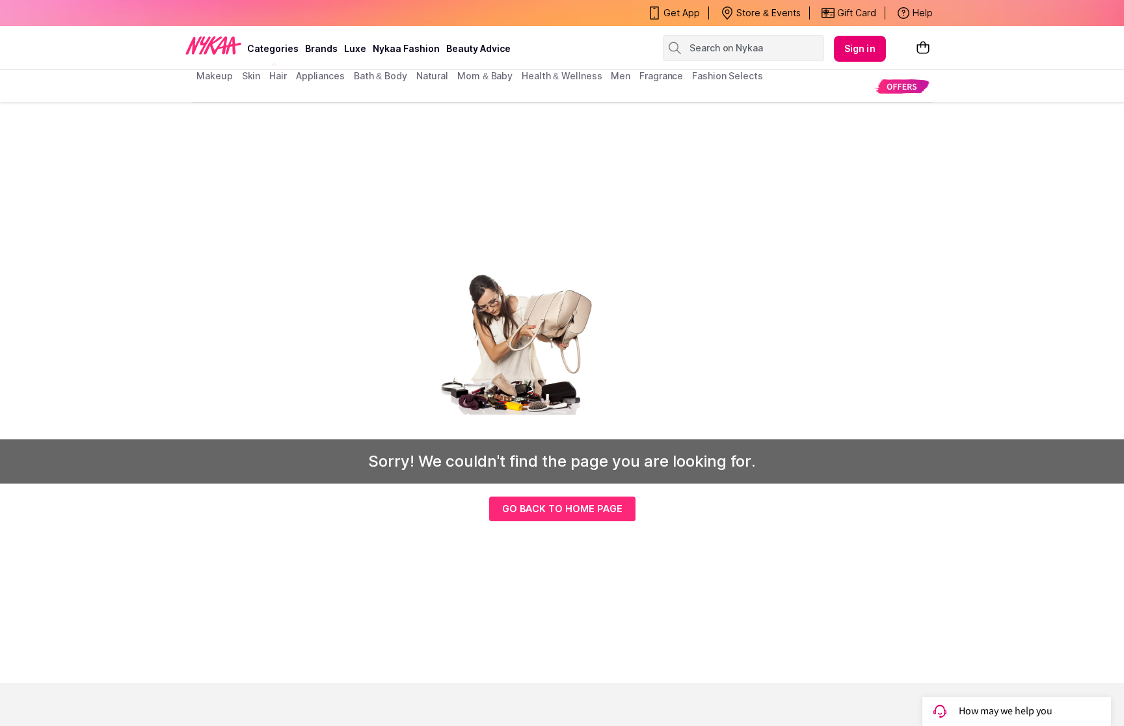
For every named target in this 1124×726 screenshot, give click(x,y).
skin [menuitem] (251, 75)
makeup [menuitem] (214, 75)
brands (321, 48)
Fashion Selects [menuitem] (727, 75)
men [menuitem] (620, 75)
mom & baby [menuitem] (485, 75)
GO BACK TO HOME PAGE (562, 508)
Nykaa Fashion (406, 48)
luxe (355, 48)
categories (273, 48)
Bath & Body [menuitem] (380, 75)
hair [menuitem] (278, 75)
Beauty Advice (478, 48)
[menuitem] (902, 86)
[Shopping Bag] (923, 48)
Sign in (860, 48)
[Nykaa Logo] (213, 45)
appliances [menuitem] (320, 75)
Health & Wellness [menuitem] (562, 75)
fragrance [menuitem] (661, 75)
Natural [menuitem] (432, 75)
